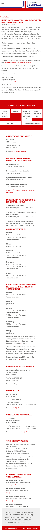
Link (19, 359)
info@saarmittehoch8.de (10, 82)
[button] (2, 3)
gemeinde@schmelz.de (18, 151)
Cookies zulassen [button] (11, 528)
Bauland (10, 123)
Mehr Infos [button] (17, 522)
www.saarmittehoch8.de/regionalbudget (18, 62)
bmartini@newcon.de (13, 501)
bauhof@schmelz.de (17, 408)
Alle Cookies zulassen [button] (30, 528)
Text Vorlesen (5, 17)
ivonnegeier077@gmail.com (15, 485)
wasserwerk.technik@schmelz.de (21, 432)
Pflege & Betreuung (32, 123)
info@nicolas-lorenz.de (13, 493)
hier (21, 343)
